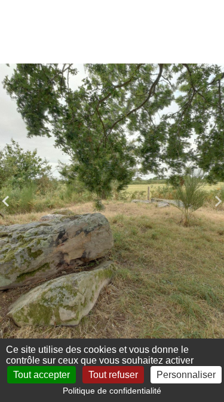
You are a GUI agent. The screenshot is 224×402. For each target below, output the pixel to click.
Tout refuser (113, 375)
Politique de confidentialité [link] (112, 390)
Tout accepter (41, 375)
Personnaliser (186, 375)
